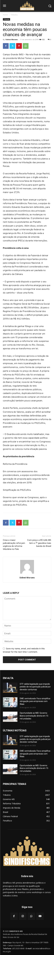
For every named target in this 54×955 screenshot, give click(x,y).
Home (5, 15)
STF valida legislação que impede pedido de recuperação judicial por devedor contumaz (35, 687)
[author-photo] (27, 573)
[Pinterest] (19, 46)
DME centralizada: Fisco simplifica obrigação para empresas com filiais (35, 701)
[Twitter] (12, 46)
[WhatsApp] (26, 46)
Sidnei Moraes (11, 39)
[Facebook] (6, 46)
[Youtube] (40, 916)
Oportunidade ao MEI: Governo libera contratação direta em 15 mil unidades (34, 716)
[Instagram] (22, 916)
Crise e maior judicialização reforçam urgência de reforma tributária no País (14, 544)
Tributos (14, 15)
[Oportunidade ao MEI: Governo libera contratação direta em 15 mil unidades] (10, 717)
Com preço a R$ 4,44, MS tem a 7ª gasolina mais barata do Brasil (39, 543)
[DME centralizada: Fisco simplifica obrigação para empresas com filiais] (10, 702)
